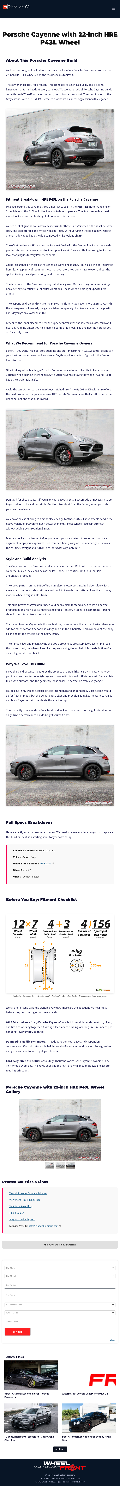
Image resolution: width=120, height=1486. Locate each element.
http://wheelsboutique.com (43, 1226)
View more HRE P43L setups (24, 1199)
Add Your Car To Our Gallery (60, 1244)
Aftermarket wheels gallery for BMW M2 (85, 1393)
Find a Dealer (16, 1212)
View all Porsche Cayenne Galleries (28, 1193)
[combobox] (60, 1268)
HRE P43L (45, 863)
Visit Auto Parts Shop (20, 1206)
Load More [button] (60, 1449)
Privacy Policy (78, 1481)
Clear (112, 1340)
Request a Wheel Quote (22, 1219)
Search (17, 1331)
